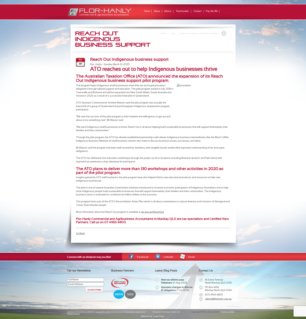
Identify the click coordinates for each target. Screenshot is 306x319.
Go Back (80, 233)
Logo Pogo (158, 316)
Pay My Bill (212, 11)
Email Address (75, 284)
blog (173, 33)
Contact (198, 11)
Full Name (73, 279)
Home (147, 11)
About (157, 11)
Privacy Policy (73, 314)
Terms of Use (227, 312)
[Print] (223, 33)
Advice (167, 11)
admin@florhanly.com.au (218, 299)
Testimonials (182, 11)
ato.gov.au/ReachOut (152, 212)
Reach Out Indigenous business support (199, 33)
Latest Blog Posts (166, 270)
